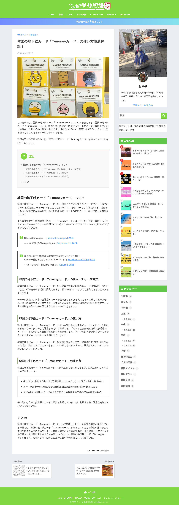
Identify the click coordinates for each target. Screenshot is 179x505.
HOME (91, 492)
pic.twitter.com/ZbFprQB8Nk (81, 259)
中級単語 (129, 330)
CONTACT (96, 498)
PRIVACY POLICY (82, 498)
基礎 (61, 14)
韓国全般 (105, 450)
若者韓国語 (128, 362)
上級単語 (129, 319)
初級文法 (129, 345)
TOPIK (70, 14)
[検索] (164, 116)
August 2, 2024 (66, 265)
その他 (126, 307)
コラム (126, 302)
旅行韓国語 (81, 14)
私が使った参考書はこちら (89, 21)
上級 (125, 313)
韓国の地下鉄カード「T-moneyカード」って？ (45, 164)
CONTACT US (96, 14)
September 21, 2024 (67, 243)
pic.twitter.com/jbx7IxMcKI (61, 238)
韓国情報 (127, 386)
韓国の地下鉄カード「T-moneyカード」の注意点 (47, 176)
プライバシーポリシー (113, 498)
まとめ (26, 182)
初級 (125, 335)
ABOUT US (125, 14)
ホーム (52, 14)
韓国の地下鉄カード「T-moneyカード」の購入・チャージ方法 (53, 169)
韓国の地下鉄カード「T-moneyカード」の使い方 (47, 173)
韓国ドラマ (128, 374)
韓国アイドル (129, 368)
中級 (125, 324)
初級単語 (129, 341)
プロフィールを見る (143, 105)
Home (59, 498)
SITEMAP (111, 14)
